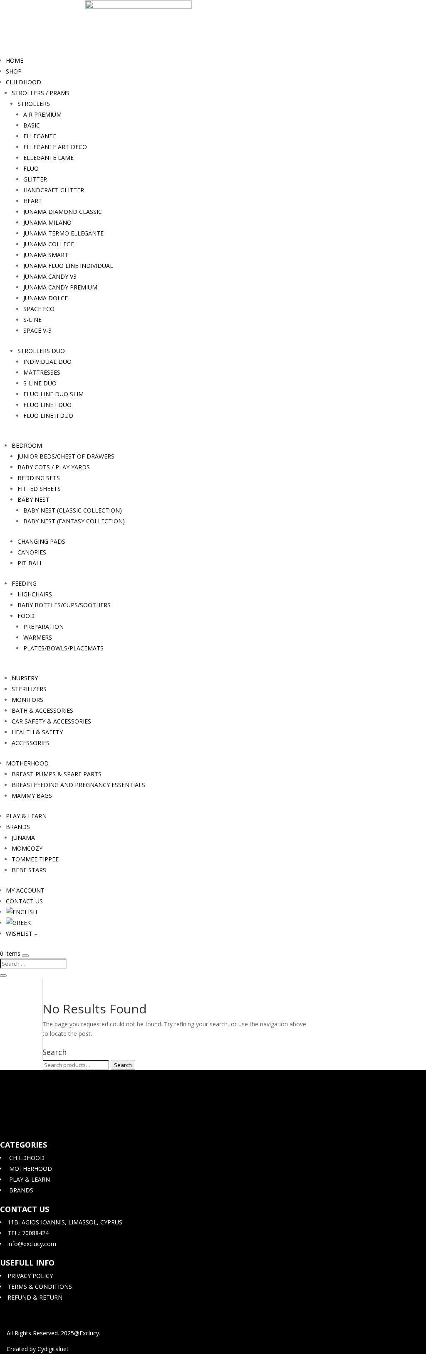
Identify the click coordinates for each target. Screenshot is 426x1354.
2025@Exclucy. (80, 1333)
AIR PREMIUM (42, 114)
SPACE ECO (38, 309)
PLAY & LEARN (26, 816)
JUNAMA (23, 837)
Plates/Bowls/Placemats (63, 648)
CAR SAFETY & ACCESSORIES (51, 721)
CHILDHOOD (23, 82)
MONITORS (27, 700)
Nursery (25, 678)
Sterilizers (29, 689)
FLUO (31, 168)
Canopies (31, 552)
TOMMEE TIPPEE (35, 859)
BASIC (31, 125)
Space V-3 (37, 330)
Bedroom (27, 445)
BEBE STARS (29, 870)
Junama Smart (45, 255)
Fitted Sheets (39, 489)
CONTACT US (24, 901)
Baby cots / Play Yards (53, 467)
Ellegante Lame (48, 158)
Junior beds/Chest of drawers (65, 456)
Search (123, 1065)
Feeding (24, 583)
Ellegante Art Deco (55, 147)
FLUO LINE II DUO (48, 415)
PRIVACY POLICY (29, 1276)
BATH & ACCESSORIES (42, 710)
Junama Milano (47, 222)
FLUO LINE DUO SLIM (53, 394)
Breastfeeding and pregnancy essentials (78, 785)
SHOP (14, 71)
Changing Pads (41, 541)
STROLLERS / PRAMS (40, 93)
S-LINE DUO (40, 383)
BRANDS (18, 827)
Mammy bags (32, 796)
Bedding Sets (38, 478)
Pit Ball (30, 563)
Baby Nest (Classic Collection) (72, 510)
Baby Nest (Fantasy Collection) (74, 521)
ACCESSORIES (31, 743)
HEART (32, 201)
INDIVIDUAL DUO (47, 361)
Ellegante (39, 136)
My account (25, 890)
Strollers (33, 104)
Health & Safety (37, 732)
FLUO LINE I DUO (47, 405)
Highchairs (34, 594)
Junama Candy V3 (50, 276)
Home (14, 60)
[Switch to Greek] (18, 923)
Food (26, 616)
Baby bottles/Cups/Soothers (64, 605)
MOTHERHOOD (27, 763)
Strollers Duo (41, 351)
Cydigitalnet (53, 1349)
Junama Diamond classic (62, 212)
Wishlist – (21, 933)
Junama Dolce (45, 298)
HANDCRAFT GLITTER (53, 190)
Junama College (48, 244)
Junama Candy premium (60, 287)
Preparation (43, 626)
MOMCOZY (27, 848)
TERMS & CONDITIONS (39, 1286)
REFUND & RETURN (34, 1297)
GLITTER (35, 179)
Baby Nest (33, 499)
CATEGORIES (23, 1145)
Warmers (37, 637)
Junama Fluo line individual (68, 266)
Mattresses (41, 372)
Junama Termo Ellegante (63, 233)
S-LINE (32, 320)
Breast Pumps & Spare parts (57, 774)
